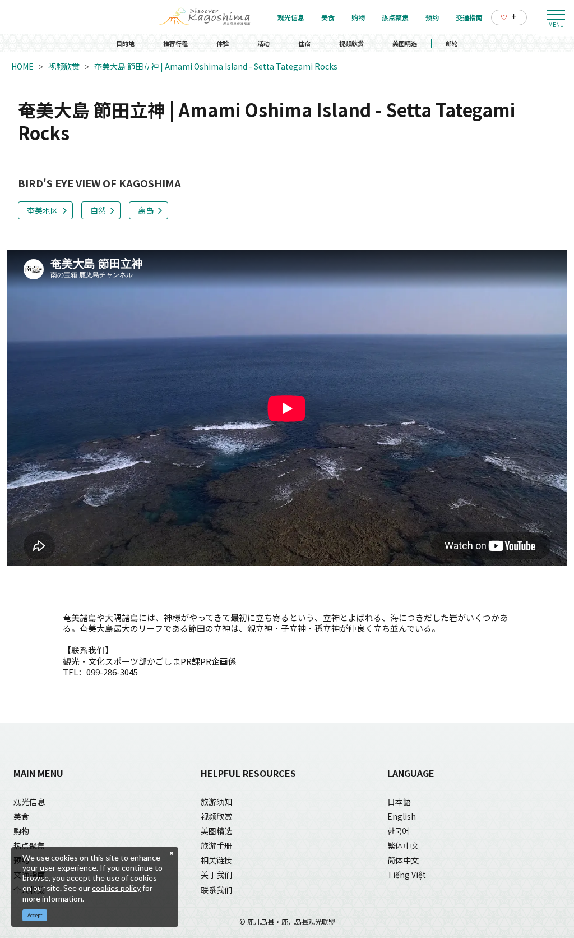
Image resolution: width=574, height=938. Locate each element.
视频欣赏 (351, 43)
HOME (22, 66)
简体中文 (403, 860)
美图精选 (404, 43)
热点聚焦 (29, 845)
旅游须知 (216, 801)
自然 (98, 210)
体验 (222, 43)
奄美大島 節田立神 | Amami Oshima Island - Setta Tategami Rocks (215, 66)
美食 (21, 816)
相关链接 (216, 860)
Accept (35, 915)
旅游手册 (216, 845)
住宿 (304, 43)
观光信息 (29, 801)
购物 (21, 830)
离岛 (146, 210)
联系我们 (216, 889)
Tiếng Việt (406, 874)
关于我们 (216, 874)
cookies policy (116, 888)
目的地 (125, 43)
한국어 (398, 830)
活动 (263, 43)
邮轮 (452, 43)
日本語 (399, 801)
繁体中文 (403, 845)
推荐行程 (175, 43)
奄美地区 (42, 210)
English (401, 816)
